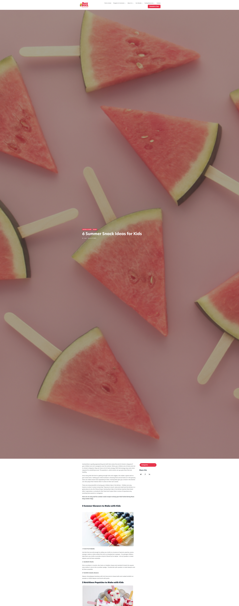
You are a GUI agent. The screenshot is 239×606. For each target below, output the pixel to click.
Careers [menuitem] (159, 3)
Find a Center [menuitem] (107, 3)
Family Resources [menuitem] (149, 3)
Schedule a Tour (154, 6)
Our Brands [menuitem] (138, 3)
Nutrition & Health (87, 229)
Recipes (95, 229)
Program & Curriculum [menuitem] (118, 3)
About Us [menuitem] (130, 3)
